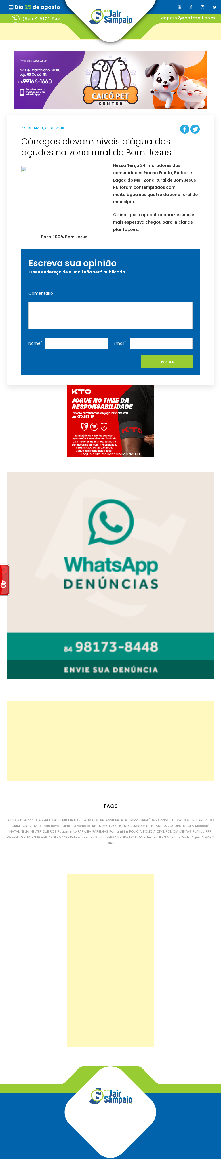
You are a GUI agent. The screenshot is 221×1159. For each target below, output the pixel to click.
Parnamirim (118, 831)
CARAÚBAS (148, 820)
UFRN (162, 837)
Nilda (25, 831)
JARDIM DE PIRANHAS (150, 825)
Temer (151, 837)
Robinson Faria (82, 837)
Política (199, 831)
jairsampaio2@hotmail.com (182, 18)
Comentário (40, 293)
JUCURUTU (176, 825)
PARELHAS (100, 831)
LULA (190, 825)
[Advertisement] (110, 741)
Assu (110, 820)
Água (196, 837)
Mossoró (202, 825)
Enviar (167, 362)
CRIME (17, 825)
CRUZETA (30, 825)
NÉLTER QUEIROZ (43, 831)
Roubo (100, 837)
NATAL (14, 831)
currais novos (50, 825)
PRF (208, 831)
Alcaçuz (30, 820)
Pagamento (67, 831)
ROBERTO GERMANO (53, 837)
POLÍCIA (135, 831)
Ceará (163, 820)
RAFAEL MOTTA (19, 837)
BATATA (121, 820)
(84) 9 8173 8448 (43, 19)
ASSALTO (46, 820)
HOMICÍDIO (107, 825)
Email (120, 343)
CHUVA (175, 820)
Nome (35, 343)
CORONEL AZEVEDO (198, 820)
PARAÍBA (84, 831)
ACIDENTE (15, 820)
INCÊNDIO (124, 825)
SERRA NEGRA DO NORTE (125, 837)
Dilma (66, 825)
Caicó (133, 820)
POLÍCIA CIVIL (154, 831)
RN (34, 837)
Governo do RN (84, 825)
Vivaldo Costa (178, 837)
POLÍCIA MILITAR (178, 831)
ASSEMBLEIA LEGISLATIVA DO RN (79, 820)
